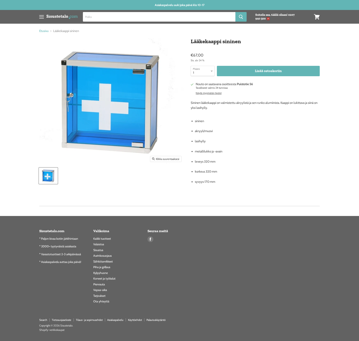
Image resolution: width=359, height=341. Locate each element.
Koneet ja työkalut (104, 278)
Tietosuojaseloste (61, 319)
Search (43, 319)
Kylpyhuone (100, 273)
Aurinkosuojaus (102, 256)
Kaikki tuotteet (102, 238)
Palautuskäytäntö (156, 319)
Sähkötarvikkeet (103, 261)
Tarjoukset (99, 296)
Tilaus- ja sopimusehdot (89, 319)
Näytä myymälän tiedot (208, 93)
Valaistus (98, 244)
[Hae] (241, 17)
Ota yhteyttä (101, 301)
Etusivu (44, 31)
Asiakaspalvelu (115, 319)
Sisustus (98, 250)
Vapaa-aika (100, 290)
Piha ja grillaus (101, 267)
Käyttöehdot (135, 319)
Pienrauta (99, 284)
